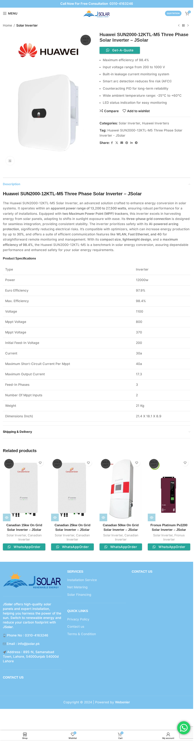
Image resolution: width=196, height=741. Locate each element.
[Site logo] (96, 13)
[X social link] (116, 142)
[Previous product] (178, 25)
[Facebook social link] (112, 142)
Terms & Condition (81, 634)
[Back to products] (183, 25)
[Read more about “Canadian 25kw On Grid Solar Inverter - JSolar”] (55, 517)
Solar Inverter (27, 25)
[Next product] (188, 25)
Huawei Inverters (155, 123)
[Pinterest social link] (126, 142)
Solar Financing (79, 595)
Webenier (122, 702)
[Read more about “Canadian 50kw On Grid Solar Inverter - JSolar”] (103, 517)
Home (7, 25)
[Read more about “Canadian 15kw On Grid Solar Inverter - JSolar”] (7, 517)
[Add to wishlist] (40, 463)
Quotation (173, 13)
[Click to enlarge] (10, 160)
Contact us (75, 626)
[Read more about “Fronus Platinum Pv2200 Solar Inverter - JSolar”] (151, 517)
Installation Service (82, 580)
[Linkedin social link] (131, 142)
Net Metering (77, 587)
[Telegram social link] (136, 142)
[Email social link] (121, 142)
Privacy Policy (78, 619)
